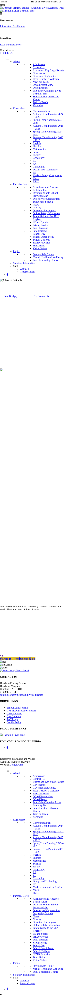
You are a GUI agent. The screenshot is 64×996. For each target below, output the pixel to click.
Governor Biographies (44, 76)
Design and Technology (45, 169)
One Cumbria (14, 716)
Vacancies (38, 105)
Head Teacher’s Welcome (46, 79)
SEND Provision (41, 242)
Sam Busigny (11, 296)
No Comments (41, 296)
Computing (38, 166)
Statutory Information (24, 263)
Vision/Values (40, 248)
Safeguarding (40, 231)
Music (36, 178)
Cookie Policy (14, 722)
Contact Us (38, 67)
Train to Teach (40, 102)
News (36, 204)
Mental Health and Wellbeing (48, 257)
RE (34, 160)
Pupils (16, 251)
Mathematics (39, 149)
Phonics (37, 146)
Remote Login (27, 271)
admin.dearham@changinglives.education (21, 694)
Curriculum (19, 108)
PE (34, 172)
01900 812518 (7, 53)
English (37, 143)
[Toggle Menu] (8, 59)
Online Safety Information (46, 213)
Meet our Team (41, 82)
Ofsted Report (40, 87)
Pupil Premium (40, 228)
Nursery (37, 207)
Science (37, 152)
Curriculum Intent (42, 111)
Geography (38, 157)
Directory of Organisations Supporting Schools (46, 200)
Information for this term (12, 26)
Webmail (24, 269)
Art (34, 163)
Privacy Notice (40, 225)
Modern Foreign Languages (47, 175)
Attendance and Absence (46, 187)
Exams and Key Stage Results (48, 70)
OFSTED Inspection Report (21, 710)
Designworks (16, 764)
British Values (40, 190)
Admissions (39, 64)
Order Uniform (14, 713)
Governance (39, 73)
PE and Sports (40, 222)
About (16, 61)
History (37, 155)
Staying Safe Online (43, 254)
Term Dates (39, 245)
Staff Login (12, 719)
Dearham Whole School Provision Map (45, 194)
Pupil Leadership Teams (45, 260)
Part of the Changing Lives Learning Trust (47, 92)
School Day (39, 233)
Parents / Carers (21, 184)
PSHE (36, 181)
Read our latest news (10, 44)
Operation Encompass (44, 210)
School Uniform (41, 239)
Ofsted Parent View (43, 84)
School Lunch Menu (43, 236)
